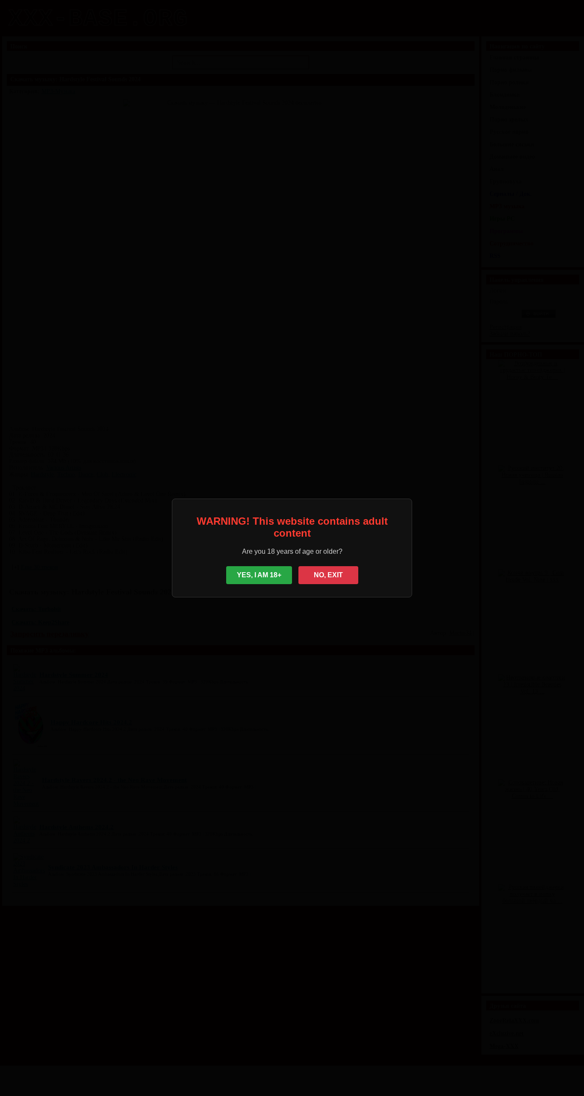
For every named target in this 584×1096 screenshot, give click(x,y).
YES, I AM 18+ (259, 575)
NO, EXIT (328, 575)
